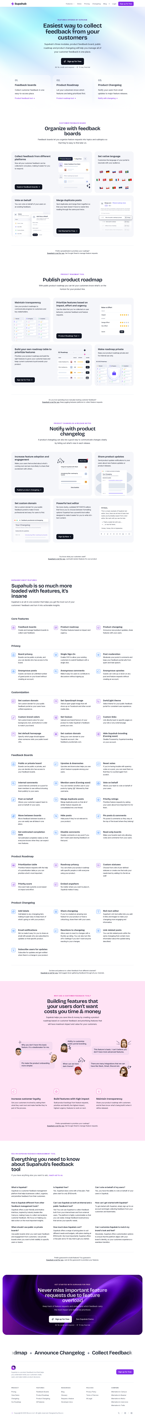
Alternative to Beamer (118, 1395)
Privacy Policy (91, 1392)
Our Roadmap (16, 1402)
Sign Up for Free (26, 380)
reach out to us (56, 1175)
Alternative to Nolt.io (118, 1398)
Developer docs (67, 1402)
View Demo (15, 1395)
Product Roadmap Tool (70, 336)
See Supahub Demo (85, 1319)
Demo (79, 4)
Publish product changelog (30, 490)
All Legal (89, 1398)
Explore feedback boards (29, 187)
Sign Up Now (65, 537)
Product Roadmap (42, 1395)
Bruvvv (60, 1413)
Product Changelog (43, 1398)
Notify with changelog (108, 98)
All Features (40, 1402)
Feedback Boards (42, 1392)
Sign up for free (126, 4)
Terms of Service (92, 1395)
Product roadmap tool (66, 98)
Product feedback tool (25, 98)
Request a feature (67, 1398)
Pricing (87, 4)
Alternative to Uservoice (119, 1402)
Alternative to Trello (118, 1405)
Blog (105, 4)
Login (114, 4)
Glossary (64, 1395)
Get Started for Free (69, 232)
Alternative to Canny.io (119, 1392)
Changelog (96, 4)
